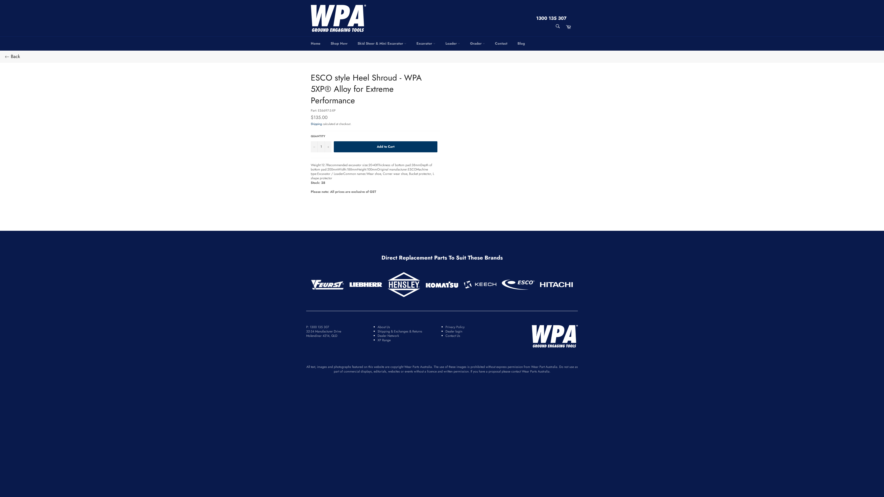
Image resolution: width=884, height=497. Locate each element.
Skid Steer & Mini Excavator (381, 43)
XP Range (384, 340)
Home (315, 43)
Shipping (316, 124)
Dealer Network (388, 335)
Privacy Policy (455, 327)
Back (14, 56)
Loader (451, 43)
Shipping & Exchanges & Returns (400, 331)
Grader (476, 43)
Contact (501, 43)
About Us (384, 327)
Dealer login (453, 331)
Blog (521, 43)
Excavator (424, 43)
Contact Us (452, 335)
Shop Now (339, 43)
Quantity (318, 136)
